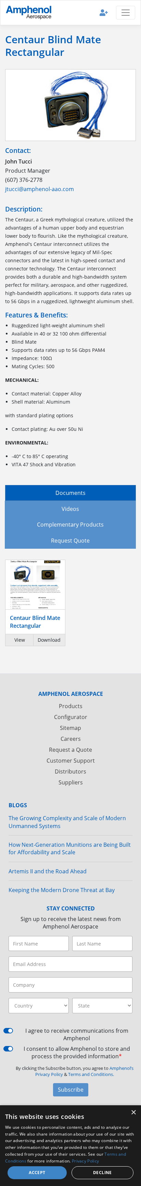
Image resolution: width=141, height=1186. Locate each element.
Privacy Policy (85, 1161)
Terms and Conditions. (91, 1074)
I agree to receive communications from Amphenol (76, 1034)
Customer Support (71, 760)
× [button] (133, 1112)
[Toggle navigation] (125, 12)
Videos (70, 509)
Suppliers (71, 782)
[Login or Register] (104, 12)
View (19, 640)
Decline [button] (102, 1172)
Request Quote (70, 540)
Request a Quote (70, 749)
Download (49, 640)
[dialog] (70, 1145)
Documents (70, 493)
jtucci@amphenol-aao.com (39, 189)
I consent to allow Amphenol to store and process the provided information (77, 1052)
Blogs (18, 805)
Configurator (70, 717)
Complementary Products (70, 524)
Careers (71, 739)
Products (70, 706)
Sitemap (70, 728)
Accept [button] (37, 1172)
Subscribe (71, 1089)
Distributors (70, 771)
